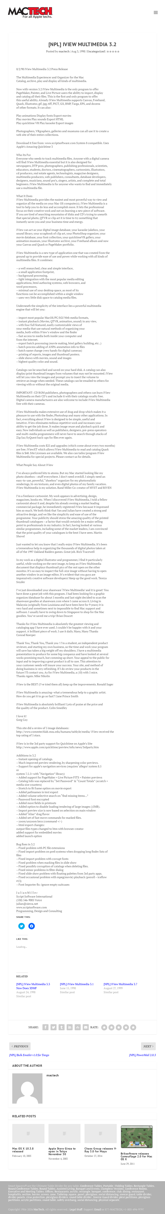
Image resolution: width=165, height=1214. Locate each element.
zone (53, 1194)
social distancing (109, 1194)
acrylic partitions (31, 1200)
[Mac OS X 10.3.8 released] (28, 1133)
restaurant (138, 1191)
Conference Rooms (136, 1188)
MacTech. (39, 1209)
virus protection (35, 1197)
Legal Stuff (76, 1209)
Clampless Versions (112, 1188)
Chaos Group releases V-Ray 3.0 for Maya (101, 1150)
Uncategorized (96, 51)
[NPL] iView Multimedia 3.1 (77, 984)
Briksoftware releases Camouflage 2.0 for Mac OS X (136, 1156)
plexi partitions (128, 1197)
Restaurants (62, 1191)
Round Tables (47, 1188)
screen (45, 1194)
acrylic (74, 1191)
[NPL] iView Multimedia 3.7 (120, 984)
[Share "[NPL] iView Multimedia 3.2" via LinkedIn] (70, 1027)
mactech (64, 51)
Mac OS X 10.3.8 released (23, 1150)
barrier (36, 1194)
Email (97, 1209)
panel (81, 1194)
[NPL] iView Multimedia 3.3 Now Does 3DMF (33, 986)
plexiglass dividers (57, 1197)
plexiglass (91, 1194)
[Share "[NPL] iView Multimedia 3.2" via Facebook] (45, 1027)
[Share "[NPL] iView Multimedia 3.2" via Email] (86, 1027)
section (26, 1194)
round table (49, 1200)
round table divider (80, 1197)
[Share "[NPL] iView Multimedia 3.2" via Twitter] (54, 1027)
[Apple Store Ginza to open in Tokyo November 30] (64, 1133)
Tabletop (62, 1194)
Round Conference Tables (23, 1188)
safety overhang (66, 1200)
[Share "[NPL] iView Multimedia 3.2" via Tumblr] (62, 1027)
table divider (143, 1194)
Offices (49, 1191)
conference (109, 1191)
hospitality (14, 1194)
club (119, 1191)
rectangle (84, 1191)
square (72, 1194)
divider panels (16, 1197)
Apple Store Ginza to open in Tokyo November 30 (62, 1151)
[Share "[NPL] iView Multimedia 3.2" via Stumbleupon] (78, 1027)
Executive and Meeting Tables (26, 1191)
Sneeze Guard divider (105, 1197)
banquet (96, 1191)
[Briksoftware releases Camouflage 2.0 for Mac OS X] (137, 1136)
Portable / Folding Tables (118, 1186)
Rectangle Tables (144, 1186)
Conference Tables (91, 1186)
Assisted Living (66, 1188)
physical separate (109, 1200)
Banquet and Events (88, 1188)
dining (126, 1191)
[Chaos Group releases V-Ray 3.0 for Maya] (101, 1133)
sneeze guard (127, 1194)
